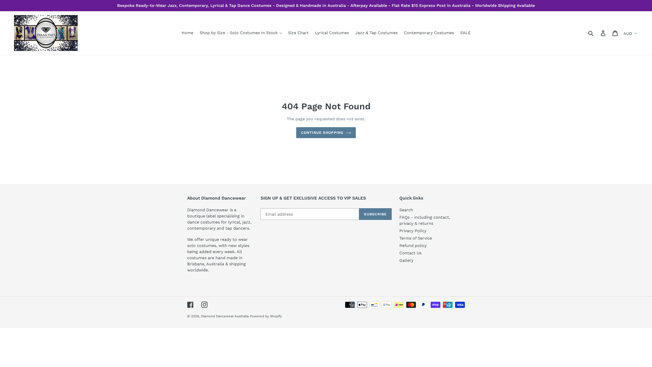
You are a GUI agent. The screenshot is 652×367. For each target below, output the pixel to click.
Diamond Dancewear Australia (225, 316)
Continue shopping (322, 132)
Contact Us (410, 253)
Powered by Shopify (266, 316)
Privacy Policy (412, 230)
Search (406, 209)
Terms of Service (415, 238)
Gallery (406, 260)
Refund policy (413, 245)
